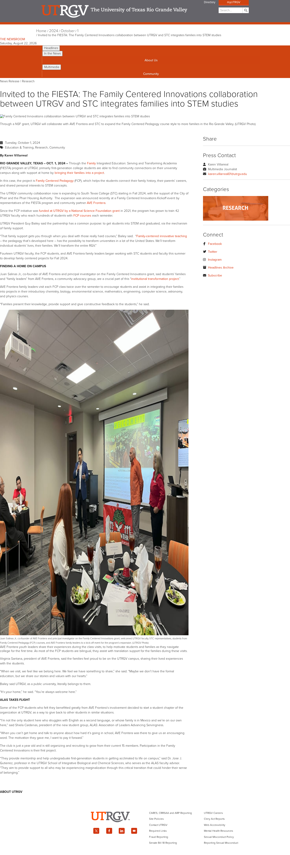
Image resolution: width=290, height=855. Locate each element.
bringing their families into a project (79, 173)
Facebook (215, 244)
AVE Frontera (96, 203)
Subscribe (215, 275)
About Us (151, 60)
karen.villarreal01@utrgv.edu (227, 174)
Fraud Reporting (158, 836)
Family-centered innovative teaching (161, 236)
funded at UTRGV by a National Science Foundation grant (79, 211)
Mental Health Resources (218, 830)
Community (151, 74)
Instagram (215, 260)
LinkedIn (121, 831)
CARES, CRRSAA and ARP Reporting (170, 813)
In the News (52, 53)
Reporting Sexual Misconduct (221, 842)
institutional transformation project (155, 279)
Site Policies (156, 818)
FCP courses (82, 215)
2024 (53, 31)
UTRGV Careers (213, 813)
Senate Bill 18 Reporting (163, 842)
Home (41, 31)
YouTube (134, 831)
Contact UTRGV (158, 825)
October (68, 31)
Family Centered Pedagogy (55, 181)
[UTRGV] (145, 826)
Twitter (212, 252)
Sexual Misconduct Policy (219, 836)
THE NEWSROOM (12, 39)
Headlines (51, 48)
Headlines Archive (221, 267)
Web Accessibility (214, 825)
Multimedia (51, 67)
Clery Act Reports (214, 818)
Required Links (158, 830)
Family (91, 163)
